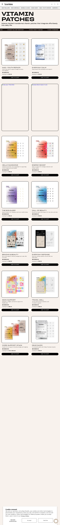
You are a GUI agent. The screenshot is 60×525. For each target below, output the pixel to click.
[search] (54, 4)
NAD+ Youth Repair (45, 7)
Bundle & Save (25, 7)
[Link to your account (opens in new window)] (51, 4)
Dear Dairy (34, 7)
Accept (29, 520)
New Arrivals (15, 7)
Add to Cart (15, 77)
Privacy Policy (25, 516)
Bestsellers (6, 7)
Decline (45, 520)
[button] (57, 4)
